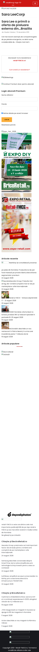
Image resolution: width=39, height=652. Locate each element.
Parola (4, 104)
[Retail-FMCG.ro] (13, 3)
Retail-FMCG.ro (22, 648)
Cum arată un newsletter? (19, 70)
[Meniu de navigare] (35, 3)
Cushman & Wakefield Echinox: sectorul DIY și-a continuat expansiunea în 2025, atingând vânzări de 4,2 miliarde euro (19, 599)
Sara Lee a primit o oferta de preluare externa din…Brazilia (17, 25)
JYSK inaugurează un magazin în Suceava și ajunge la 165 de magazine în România (18, 611)
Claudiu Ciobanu (9, 32)
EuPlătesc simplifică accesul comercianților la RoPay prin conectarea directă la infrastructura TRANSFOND (20, 578)
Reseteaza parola (8, 125)
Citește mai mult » (23, 42)
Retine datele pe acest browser (15, 113)
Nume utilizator (7, 95)
